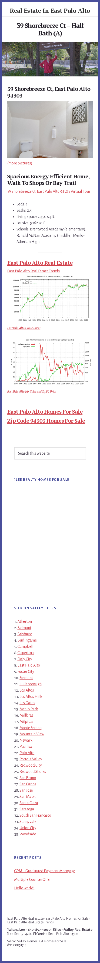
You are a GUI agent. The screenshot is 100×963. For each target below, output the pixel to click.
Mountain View (32, 734)
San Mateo (28, 797)
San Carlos (28, 784)
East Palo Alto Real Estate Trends (33, 271)
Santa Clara (29, 803)
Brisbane (24, 634)
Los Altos (27, 690)
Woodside (28, 834)
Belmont (24, 628)
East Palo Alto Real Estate (40, 262)
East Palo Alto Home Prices (23, 328)
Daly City (24, 659)
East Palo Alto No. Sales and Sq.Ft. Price (31, 391)
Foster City (25, 672)
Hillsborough (31, 684)
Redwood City (31, 765)
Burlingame (27, 640)
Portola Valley (31, 759)
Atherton (24, 622)
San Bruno (28, 778)
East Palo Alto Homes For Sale (45, 411)
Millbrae (26, 715)
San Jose (26, 790)
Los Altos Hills (31, 697)
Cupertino (25, 653)
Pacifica (26, 747)
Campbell (25, 647)
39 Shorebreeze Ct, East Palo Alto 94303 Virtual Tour (48, 191)
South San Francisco (35, 815)
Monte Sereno (31, 728)
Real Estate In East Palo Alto (50, 10)
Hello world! (24, 888)
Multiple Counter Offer (32, 880)
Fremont (26, 678)
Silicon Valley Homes (22, 941)
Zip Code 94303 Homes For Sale (46, 420)
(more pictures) (19, 163)
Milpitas (26, 722)
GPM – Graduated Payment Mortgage (44, 871)
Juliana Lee (16, 930)
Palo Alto (27, 753)
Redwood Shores (33, 772)
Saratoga (27, 809)
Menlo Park (29, 709)
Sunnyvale (28, 822)
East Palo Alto (28, 665)
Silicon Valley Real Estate (73, 930)
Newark (26, 740)
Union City (28, 828)
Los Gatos (27, 703)
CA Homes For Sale (53, 941)
